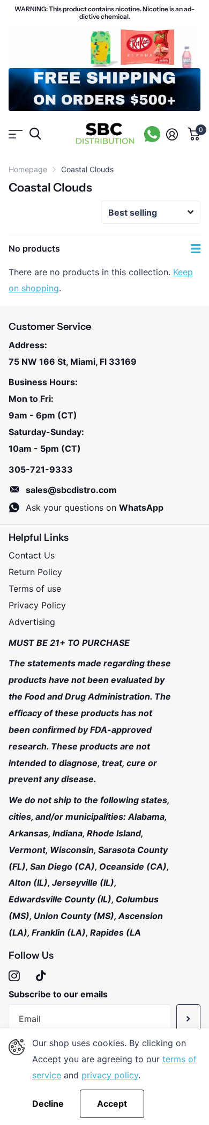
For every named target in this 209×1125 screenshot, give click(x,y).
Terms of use (35, 588)
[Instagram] (14, 976)
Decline (48, 1104)
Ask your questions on (94, 507)
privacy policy (109, 1075)
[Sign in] (172, 134)
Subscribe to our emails (58, 994)
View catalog (15, 134)
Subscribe (188, 1018)
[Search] (35, 134)
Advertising (32, 621)
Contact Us (32, 555)
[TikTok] (41, 976)
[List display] (195, 249)
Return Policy (35, 572)
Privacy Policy (37, 605)
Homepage (28, 169)
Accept (112, 1103)
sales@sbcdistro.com (71, 489)
